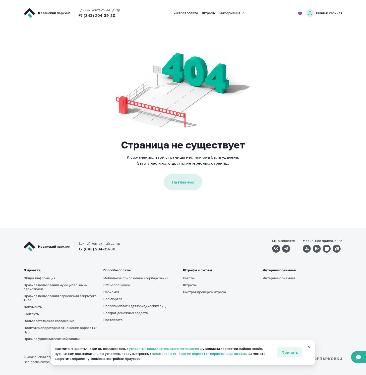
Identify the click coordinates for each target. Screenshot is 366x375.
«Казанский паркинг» (44, 357)
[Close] (306, 348)
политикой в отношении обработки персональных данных (199, 354)
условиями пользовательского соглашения (164, 349)
